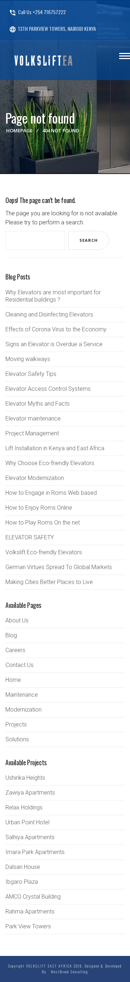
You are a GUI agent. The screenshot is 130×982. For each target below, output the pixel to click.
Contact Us (19, 665)
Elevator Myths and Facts (37, 403)
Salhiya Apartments (30, 837)
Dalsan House (22, 866)
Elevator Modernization (34, 478)
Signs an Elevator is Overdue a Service (54, 344)
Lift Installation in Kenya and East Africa (54, 448)
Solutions (17, 739)
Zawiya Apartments (30, 792)
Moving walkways (27, 359)
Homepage (19, 130)
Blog (11, 635)
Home (13, 679)
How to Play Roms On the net (42, 522)
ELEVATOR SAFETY (29, 537)
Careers (15, 650)
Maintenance (21, 694)
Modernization (23, 709)
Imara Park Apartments (35, 852)
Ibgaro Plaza (21, 881)
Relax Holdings (24, 807)
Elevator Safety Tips (30, 373)
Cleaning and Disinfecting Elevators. (50, 314)
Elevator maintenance (33, 418)
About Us (17, 620)
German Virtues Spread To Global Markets (58, 567)
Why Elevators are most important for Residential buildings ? (53, 296)
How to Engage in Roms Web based (51, 492)
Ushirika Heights (25, 777)
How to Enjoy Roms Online (38, 507)
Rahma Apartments (30, 911)
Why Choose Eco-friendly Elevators (49, 463)
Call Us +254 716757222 (37, 12)
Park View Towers (28, 926)
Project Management (32, 433)
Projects (16, 724)
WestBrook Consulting (68, 971)
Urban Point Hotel (27, 822)
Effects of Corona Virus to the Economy (56, 329)
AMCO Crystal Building (33, 896)
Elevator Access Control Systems (48, 388)
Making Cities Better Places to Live (49, 582)
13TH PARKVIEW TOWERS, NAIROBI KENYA (52, 28)
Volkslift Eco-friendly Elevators (43, 552)
